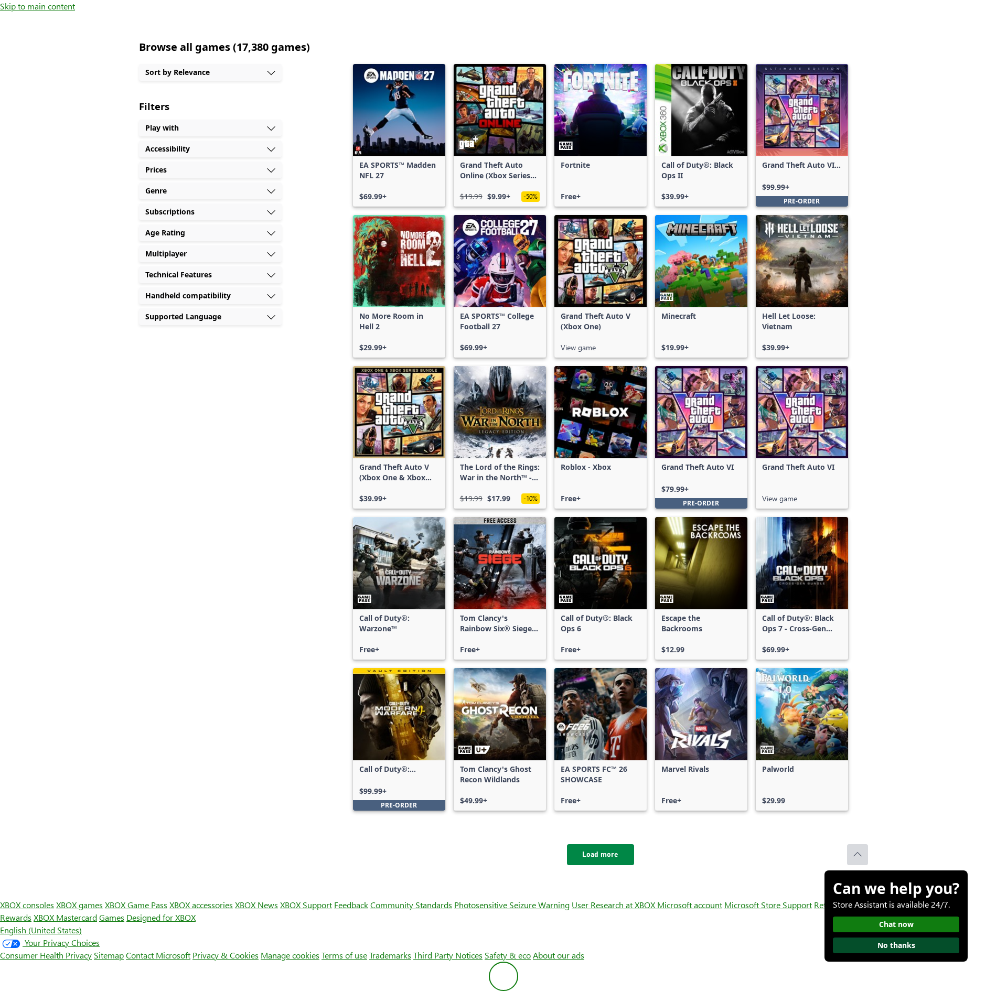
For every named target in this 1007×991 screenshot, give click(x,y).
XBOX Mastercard (65, 917)
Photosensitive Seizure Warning (512, 904)
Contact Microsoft (158, 955)
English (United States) (41, 929)
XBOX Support (306, 904)
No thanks (896, 945)
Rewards (15, 917)
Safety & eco (508, 955)
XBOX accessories (201, 904)
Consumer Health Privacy (46, 955)
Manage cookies (290, 955)
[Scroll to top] (857, 854)
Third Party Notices (448, 955)
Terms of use (344, 955)
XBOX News (256, 904)
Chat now (896, 924)
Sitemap (109, 955)
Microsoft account (689, 904)
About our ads (558, 955)
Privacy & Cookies (225, 955)
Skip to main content (37, 6)
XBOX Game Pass (136, 904)
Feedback (351, 904)
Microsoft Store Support (768, 904)
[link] (399, 135)
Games (111, 917)
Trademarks (390, 955)
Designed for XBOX (161, 917)
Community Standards (411, 904)
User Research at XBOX (614, 904)
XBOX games (79, 904)
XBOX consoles (27, 904)
